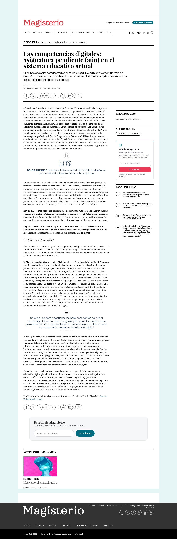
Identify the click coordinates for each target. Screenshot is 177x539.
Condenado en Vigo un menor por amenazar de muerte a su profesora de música (137, 217)
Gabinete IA (103, 33)
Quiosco (92, 506)
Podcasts (62, 33)
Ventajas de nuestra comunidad (117, 23)
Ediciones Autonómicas (83, 33)
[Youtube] (147, 32)
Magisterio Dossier (31, 479)
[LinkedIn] (140, 32)
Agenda (49, 33)
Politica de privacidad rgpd (61, 534)
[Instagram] (144, 32)
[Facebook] (129, 32)
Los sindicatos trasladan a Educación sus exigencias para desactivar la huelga (136, 195)
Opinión (26, 33)
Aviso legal (130, 174)
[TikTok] (136, 32)
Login (121, 506)
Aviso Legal (79, 534)
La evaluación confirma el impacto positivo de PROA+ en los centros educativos (138, 206)
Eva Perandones (29, 88)
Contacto (150, 507)
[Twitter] (133, 32)
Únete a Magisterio (132, 506)
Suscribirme (134, 169)
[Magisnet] (43, 23)
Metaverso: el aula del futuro (128, 119)
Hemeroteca (112, 506)
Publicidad (101, 506)
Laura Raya (27, 487)
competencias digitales (128, 134)
